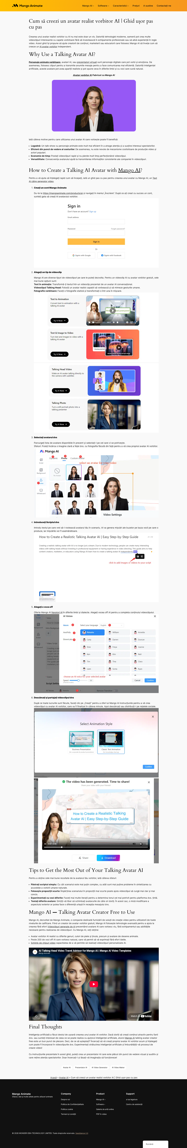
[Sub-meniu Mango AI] (93, 5)
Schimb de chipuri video (43, 943)
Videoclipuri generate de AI (61, 926)
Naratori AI (57, 612)
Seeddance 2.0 (81, 1133)
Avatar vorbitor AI (82, 75)
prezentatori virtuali (87, 62)
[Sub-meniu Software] (108, 5)
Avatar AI (67, 1067)
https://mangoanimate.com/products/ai (63, 193)
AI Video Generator (99, 1067)
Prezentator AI (81, 1067)
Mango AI (129, 170)
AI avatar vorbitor (48, 46)
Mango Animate (21, 1093)
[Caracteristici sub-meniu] (128, 5)
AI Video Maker (118, 1067)
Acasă (53, 1077)
